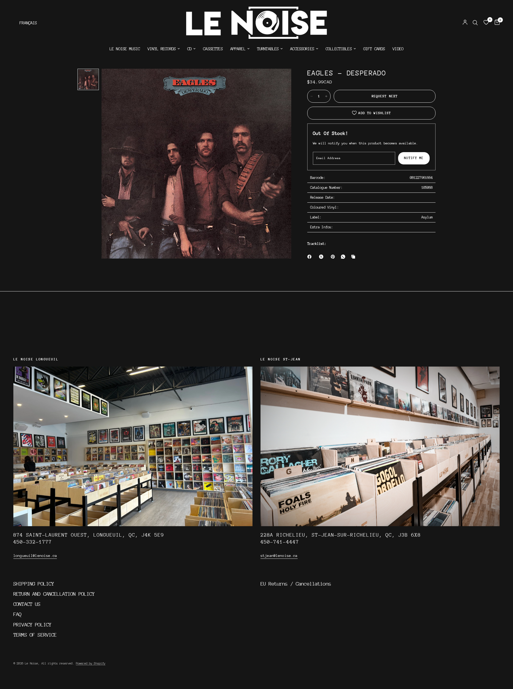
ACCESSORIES (302, 49)
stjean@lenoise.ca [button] (279, 555)
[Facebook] (310, 256)
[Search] (475, 23)
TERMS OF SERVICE (35, 635)
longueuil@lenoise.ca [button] (35, 555)
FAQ (17, 614)
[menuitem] (125, 49)
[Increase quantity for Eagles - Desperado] (326, 96)
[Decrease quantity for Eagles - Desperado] (312, 96)
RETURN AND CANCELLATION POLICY (54, 594)
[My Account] (465, 23)
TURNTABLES (268, 49)
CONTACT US (27, 604)
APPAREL (238, 49)
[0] (496, 23)
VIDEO (397, 49)
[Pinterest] (334, 256)
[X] (322, 256)
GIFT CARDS (374, 49)
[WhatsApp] (344, 256)
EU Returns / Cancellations (296, 584)
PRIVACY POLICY (32, 625)
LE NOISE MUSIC (125, 49)
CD (189, 49)
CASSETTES (213, 49)
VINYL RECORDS (161, 49)
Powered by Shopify (91, 663)
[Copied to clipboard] (354, 256)
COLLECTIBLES (339, 49)
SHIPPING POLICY (33, 584)
